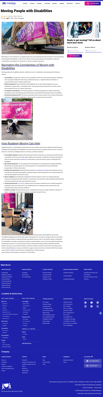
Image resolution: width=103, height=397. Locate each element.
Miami (3, 342)
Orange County (26, 317)
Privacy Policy (97, 387)
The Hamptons (5, 316)
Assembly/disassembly (68, 279)
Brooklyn (4, 305)
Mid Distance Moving (6, 274)
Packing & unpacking (68, 272)
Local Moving (5, 272)
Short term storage (47, 272)
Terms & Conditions (87, 387)
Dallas (24, 339)
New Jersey (4, 321)
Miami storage (46, 312)
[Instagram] (85, 302)
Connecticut (5, 328)
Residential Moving (6, 285)
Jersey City (5, 323)
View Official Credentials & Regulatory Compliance (88, 385)
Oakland (25, 325)
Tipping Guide (25, 370)
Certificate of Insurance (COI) (91, 272)
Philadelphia (5, 337)
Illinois (24, 332)
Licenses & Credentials (7, 366)
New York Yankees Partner (8, 368)
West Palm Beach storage (49, 314)
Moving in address (90, 47)
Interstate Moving (6, 279)
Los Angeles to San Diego (69, 319)
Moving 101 (25, 368)
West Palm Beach (6, 346)
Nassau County (6, 312)
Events (65, 362)
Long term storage (47, 274)
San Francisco (26, 321)
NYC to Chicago (67, 306)
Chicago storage (46, 306)
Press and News (46, 362)
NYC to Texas (66, 314)
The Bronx (4, 310)
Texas (23, 337)
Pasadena (25, 314)
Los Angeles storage (47, 308)
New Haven (5, 330)
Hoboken (4, 325)
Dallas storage (46, 323)
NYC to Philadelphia (68, 325)
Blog (44, 360)
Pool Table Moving (26, 276)
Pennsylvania (5, 335)
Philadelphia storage (47, 319)
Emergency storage (47, 279)
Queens (4, 308)
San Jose (25, 323)
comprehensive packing (42, 170)
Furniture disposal (67, 275)
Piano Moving (25, 274)
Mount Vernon (5, 318)
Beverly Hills (26, 303)
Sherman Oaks (26, 310)
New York (4, 301)
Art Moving (24, 272)
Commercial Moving (6, 283)
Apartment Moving (6, 287)
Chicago (25, 334)
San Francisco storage (48, 310)
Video (44, 364)
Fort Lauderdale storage (48, 317)
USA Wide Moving (26, 343)
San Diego (25, 319)
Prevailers (12, 250)
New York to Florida (67, 310)
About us (4, 360)
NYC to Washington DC (68, 312)
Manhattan (5, 303)
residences (23, 159)
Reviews (3, 364)
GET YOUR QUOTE (74, 56)
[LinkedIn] (97, 302)
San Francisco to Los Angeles (70, 323)
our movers (21, 183)
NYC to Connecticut (67, 304)
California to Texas (67, 302)
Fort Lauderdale (6, 344)
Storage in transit (47, 276)
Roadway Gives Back (68, 360)
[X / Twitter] (85, 306)
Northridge (25, 312)
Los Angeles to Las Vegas (69, 321)
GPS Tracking (87, 274)
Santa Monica (26, 305)
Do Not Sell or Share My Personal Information (89, 393)
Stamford (4, 332)
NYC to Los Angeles (67, 308)
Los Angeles (25, 301)
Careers (3, 370)
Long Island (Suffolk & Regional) (10, 314)
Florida (3, 340)
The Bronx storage (47, 304)
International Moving (6, 281)
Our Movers (4, 362)
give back (39, 248)
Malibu (24, 308)
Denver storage (46, 321)
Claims (23, 366)
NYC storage (46, 302)
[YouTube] (91, 302)
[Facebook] (91, 306)
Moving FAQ (25, 372)
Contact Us (24, 360)
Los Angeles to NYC (67, 317)
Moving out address (73, 47)
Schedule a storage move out (29, 364)
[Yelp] (97, 306)
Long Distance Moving (7, 276)
